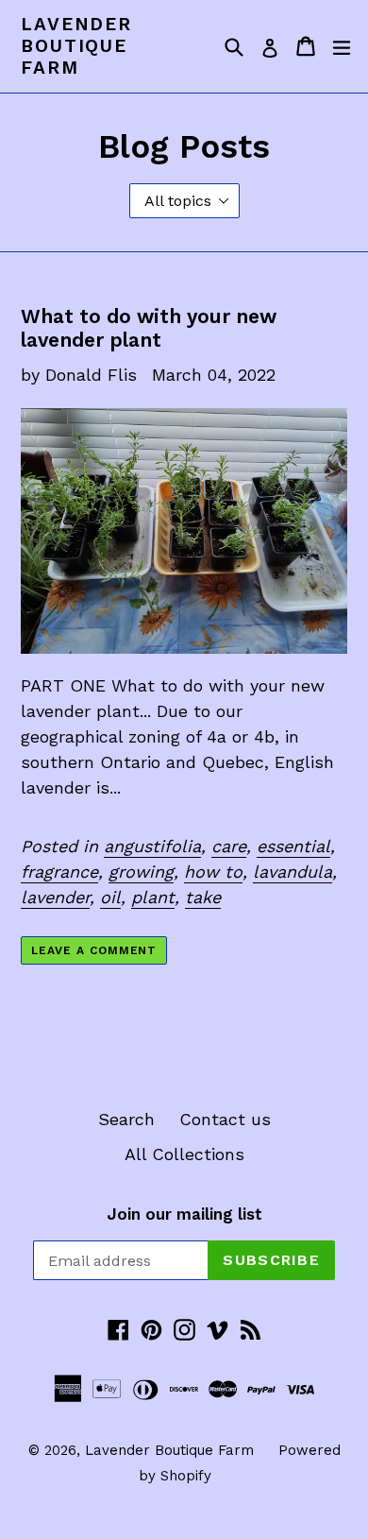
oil (110, 897)
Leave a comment (94, 950)
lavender (55, 897)
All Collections (184, 1154)
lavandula (292, 871)
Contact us (225, 1119)
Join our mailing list (184, 1214)
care (228, 846)
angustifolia (152, 846)
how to (213, 871)
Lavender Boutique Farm (76, 46)
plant (153, 897)
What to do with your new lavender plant (148, 327)
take (203, 897)
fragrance (59, 871)
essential (293, 846)
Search (126, 1119)
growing (141, 871)
